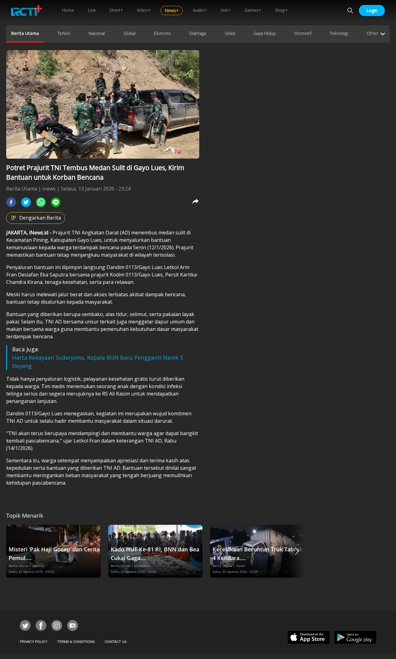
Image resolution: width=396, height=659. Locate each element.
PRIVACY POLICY (33, 641)
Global (129, 33)
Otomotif (303, 33)
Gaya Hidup (265, 33)
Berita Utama (25, 33)
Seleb (230, 33)
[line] (56, 202)
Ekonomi (162, 33)
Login (371, 10)
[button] (297, 551)
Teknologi (339, 33)
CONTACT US (116, 641)
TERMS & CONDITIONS (76, 641)
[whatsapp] (41, 202)
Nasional (96, 33)
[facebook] (11, 202)
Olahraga (197, 33)
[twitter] (26, 202)
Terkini (64, 33)
